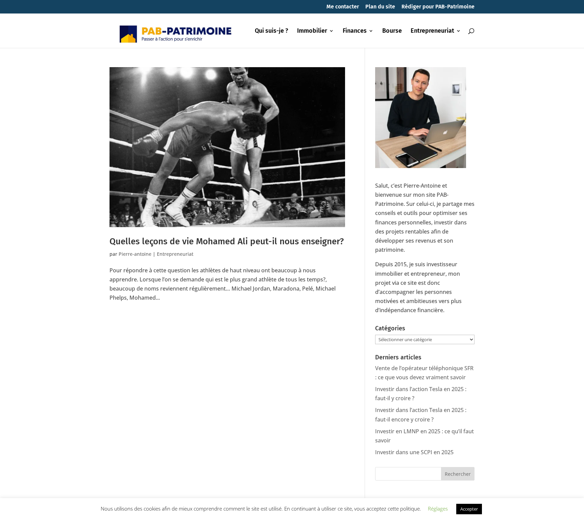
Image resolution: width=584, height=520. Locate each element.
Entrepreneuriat (432, 31)
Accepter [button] (469, 509)
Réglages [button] (438, 508)
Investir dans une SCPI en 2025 (414, 452)
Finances (355, 31)
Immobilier (312, 31)
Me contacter (342, 7)
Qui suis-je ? (271, 31)
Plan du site (380, 7)
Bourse (392, 31)
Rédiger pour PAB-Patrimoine (438, 7)
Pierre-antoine (135, 254)
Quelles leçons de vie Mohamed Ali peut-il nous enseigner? (227, 241)
